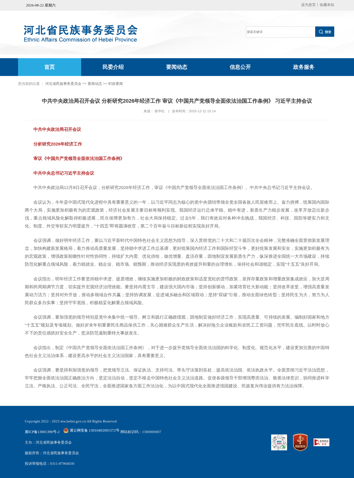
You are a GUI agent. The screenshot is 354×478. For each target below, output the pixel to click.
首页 (49, 67)
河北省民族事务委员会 (63, 84)
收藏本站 (327, 5)
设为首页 (308, 5)
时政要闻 (115, 84)
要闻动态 (176, 67)
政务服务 (304, 67)
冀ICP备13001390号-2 (42, 432)
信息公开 (240, 67)
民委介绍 (113, 67)
